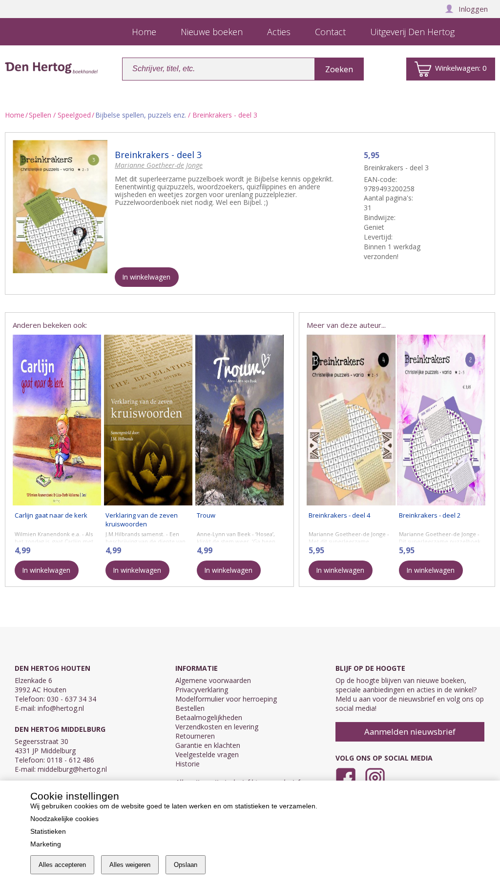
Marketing (45, 844)
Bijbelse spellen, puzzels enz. (140, 115)
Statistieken (48, 831)
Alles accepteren (62, 864)
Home (14, 115)
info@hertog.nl (61, 708)
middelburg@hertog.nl (72, 769)
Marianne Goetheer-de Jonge (159, 165)
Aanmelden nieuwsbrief (410, 731)
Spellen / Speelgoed (60, 115)
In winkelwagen (146, 276)
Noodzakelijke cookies (64, 819)
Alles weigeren (129, 864)
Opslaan (185, 864)
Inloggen (473, 9)
